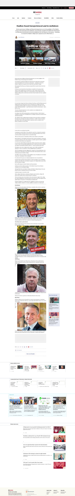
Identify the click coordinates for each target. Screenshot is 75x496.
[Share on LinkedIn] (45, 68)
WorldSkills (46, 18)
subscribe (71, 7)
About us (43, 7)
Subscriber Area (56, 7)
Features (29, 18)
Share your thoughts (31, 353)
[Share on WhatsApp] (39, 68)
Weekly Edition (60, 18)
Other (52, 18)
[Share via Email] (47, 68)
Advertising (49, 7)
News (13, 18)
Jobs (18, 18)
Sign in (65, 7)
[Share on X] (43, 68)
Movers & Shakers (37, 18)
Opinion (23, 18)
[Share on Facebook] (41, 68)
